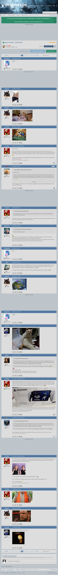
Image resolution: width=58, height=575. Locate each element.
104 (7, 135)
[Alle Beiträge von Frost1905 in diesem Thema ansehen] (13, 143)
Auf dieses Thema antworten (37, 51)
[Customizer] (54, 5)
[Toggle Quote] (13, 169)
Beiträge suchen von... (51, 51)
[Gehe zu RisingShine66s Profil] (7, 63)
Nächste (37, 55)
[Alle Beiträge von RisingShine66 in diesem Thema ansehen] (13, 69)
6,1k (7, 67)
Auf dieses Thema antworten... (14, 561)
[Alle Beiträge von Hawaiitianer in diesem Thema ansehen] (13, 245)
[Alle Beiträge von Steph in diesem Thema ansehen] (13, 273)
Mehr (33, 12)
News (4, 12)
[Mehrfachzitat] (17, 69)
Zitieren (20, 69)
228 (31, 55)
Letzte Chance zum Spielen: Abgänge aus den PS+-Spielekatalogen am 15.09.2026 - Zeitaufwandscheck (28, 18)
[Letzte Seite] (40, 55)
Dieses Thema (51, 12)
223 (19, 55)
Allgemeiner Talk (14, 46)
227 (29, 55)
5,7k (7, 271)
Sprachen (2, 572)
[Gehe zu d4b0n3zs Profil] (4, 46)
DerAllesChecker (28, 169)
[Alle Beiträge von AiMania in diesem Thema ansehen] (13, 375)
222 (17, 55)
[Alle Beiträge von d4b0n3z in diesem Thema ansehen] (13, 188)
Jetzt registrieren (49, 5)
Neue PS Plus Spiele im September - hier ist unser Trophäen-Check (28, 21)
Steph (27, 358)
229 (34, 55)
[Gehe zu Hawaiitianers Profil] (7, 231)
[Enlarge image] (15, 96)
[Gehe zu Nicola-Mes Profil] (7, 331)
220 (12, 55)
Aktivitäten (26, 12)
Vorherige (6, 55)
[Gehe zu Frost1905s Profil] (7, 132)
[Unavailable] (34, 397)
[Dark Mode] (56, 5)
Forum (9, 12)
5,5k (7, 364)
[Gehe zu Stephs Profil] (7, 267)
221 (14, 55)
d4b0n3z (26, 211)
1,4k (7, 234)
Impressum (19, 572)
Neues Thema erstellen (24, 51)
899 (7, 334)
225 (24, 55)
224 (22, 55)
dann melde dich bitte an (48, 557)
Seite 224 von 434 (46, 55)
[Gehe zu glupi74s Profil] (7, 423)
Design (6, 572)
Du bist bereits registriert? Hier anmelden (35, 5)
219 (9, 55)
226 (26, 55)
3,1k (7, 175)
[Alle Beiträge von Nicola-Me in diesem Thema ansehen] (13, 352)
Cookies (23, 572)
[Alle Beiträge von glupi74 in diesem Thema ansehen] (13, 436)
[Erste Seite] (3, 55)
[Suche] (56, 12)
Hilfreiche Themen (17, 12)
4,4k (7, 97)
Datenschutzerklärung (12, 572)
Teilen (41, 46)
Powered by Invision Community (52, 573)
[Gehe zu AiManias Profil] (7, 360)
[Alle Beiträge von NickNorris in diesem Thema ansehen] (13, 105)
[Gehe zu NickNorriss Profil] (7, 94)
